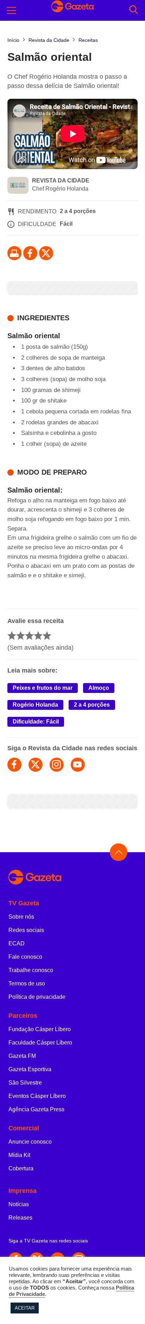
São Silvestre (25, 1083)
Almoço (98, 688)
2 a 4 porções (92, 705)
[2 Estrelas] (20, 635)
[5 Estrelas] (47, 635)
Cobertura (20, 1168)
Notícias (18, 1204)
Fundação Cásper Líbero (39, 1029)
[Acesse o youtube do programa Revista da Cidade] (78, 765)
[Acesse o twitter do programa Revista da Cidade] (36, 765)
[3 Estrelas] (29, 635)
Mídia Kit (19, 1155)
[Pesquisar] (133, 10)
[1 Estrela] (11, 635)
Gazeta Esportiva (29, 1069)
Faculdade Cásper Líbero (40, 1043)
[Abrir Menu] (11, 10)
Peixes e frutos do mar (42, 688)
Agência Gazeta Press (36, 1109)
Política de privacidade (36, 997)
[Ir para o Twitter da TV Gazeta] (46, 253)
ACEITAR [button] (24, 1308)
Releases (20, 1218)
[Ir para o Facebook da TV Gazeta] (30, 253)
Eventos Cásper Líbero (37, 1096)
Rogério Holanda (35, 705)
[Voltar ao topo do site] (118, 852)
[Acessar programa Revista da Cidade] (18, 186)
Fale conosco (25, 957)
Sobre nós (21, 917)
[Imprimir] (14, 253)
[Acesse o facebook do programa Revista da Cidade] (14, 765)
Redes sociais (26, 930)
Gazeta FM (22, 1056)
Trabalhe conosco (30, 970)
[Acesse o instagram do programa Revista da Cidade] (57, 765)
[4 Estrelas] (38, 635)
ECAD (16, 943)
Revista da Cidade (60, 181)
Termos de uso (26, 983)
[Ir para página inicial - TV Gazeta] (72, 878)
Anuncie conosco (30, 1142)
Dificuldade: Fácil (36, 722)
